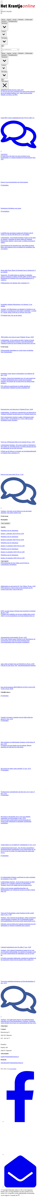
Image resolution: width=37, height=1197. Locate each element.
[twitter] (20, 1154)
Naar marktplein (5, 523)
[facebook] (20, 1121)
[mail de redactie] (20, 1187)
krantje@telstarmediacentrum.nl (10, 1056)
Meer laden (4, 1026)
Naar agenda (4, 561)
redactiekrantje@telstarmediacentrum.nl (12, 1063)
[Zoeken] (18, 50)
